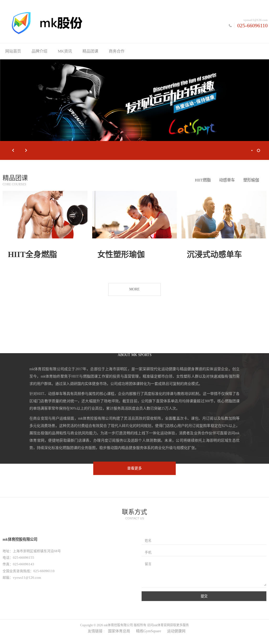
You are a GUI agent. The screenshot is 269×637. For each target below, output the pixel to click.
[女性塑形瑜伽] (134, 214)
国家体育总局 (119, 631)
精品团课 (90, 51)
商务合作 (117, 51)
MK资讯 (65, 51)
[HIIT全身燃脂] (45, 214)
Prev (13, 150)
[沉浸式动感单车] (224, 214)
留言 (148, 564)
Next (26, 150)
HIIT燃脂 (203, 180)
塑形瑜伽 (251, 180)
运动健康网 (176, 631)
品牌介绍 (39, 51)
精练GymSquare (148, 631)
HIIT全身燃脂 (32, 254)
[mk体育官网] (67, 22)
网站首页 (13, 51)
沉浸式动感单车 (214, 254)
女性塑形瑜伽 (121, 254)
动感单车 (227, 180)
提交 (204, 596)
